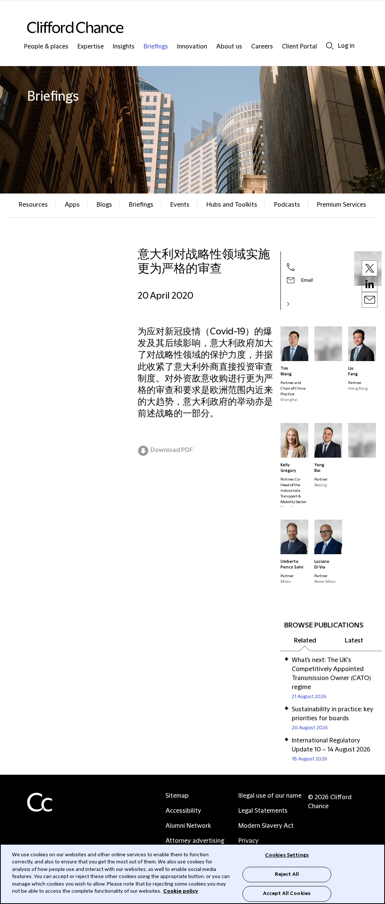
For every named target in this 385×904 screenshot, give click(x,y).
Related (305, 640)
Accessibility (183, 810)
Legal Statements (263, 810)
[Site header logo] (177, 27)
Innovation (192, 47)
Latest (354, 640)
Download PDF (171, 450)
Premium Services (341, 204)
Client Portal (299, 47)
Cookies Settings (287, 855)
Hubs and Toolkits (231, 204)
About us (229, 47)
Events (179, 204)
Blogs (104, 204)
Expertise (90, 47)
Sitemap (177, 795)
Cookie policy (180, 891)
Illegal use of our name (270, 795)
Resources (33, 204)
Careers (262, 47)
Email (307, 280)
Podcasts (287, 204)
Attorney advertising (194, 840)
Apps (72, 204)
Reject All (287, 874)
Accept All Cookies (287, 893)
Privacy (248, 840)
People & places (46, 47)
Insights (124, 47)
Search (329, 46)
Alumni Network (188, 825)
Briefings (156, 47)
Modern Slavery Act (266, 825)
